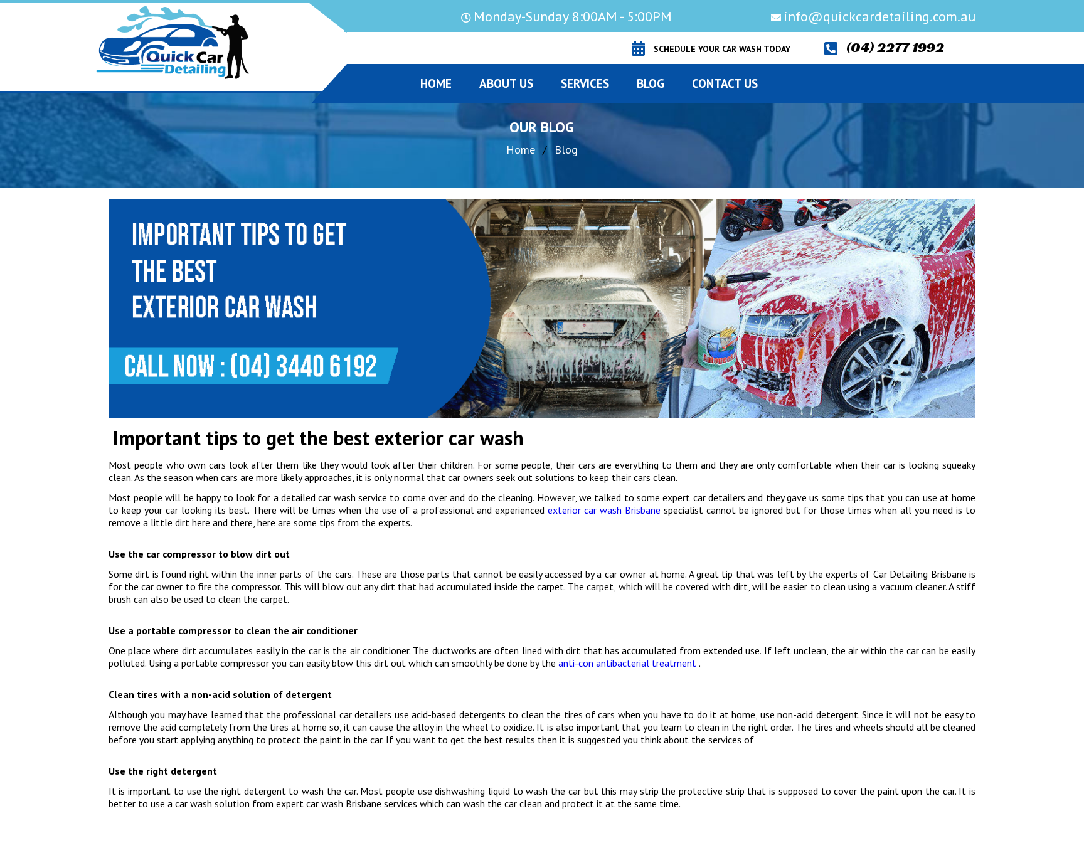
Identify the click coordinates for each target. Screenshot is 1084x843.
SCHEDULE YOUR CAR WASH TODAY (722, 49)
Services (585, 83)
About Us (506, 83)
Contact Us (725, 83)
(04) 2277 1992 (895, 47)
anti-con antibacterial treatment (626, 663)
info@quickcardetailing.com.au (879, 16)
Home (520, 149)
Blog (650, 83)
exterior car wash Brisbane (604, 510)
